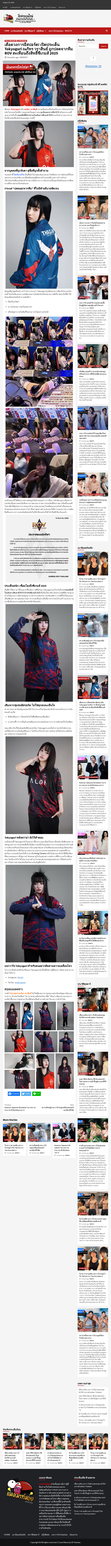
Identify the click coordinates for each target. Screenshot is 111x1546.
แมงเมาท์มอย (53, 1522)
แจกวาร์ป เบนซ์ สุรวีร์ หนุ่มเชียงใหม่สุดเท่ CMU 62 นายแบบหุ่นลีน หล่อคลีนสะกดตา (92, 435)
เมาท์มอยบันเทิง (15, 7)
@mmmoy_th (93, 66)
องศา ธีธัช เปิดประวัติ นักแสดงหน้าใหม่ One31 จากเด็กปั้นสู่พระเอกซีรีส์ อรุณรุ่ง (92, 1081)
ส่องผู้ (88, 146)
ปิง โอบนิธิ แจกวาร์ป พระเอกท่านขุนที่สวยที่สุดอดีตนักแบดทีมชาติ (93, 1415)
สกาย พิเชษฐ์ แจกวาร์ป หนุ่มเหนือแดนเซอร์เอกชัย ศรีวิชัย (58, 1107)
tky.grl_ (21, 977)
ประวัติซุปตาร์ (27, 7)
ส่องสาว (98, 366)
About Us (62, 7)
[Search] (106, 31)
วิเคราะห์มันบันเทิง (10, 41)
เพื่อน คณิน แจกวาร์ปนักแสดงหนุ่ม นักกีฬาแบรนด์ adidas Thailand (91, 1391)
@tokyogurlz (20, 982)
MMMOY (24, 57)
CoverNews (63, 1542)
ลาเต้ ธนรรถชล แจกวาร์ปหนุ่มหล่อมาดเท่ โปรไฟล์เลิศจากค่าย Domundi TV (92, 1148)
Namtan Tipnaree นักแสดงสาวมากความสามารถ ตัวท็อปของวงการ (20, 1107)
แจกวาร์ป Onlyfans (49, 7)
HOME (5, 7)
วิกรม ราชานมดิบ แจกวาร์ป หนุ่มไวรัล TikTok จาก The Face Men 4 (14, 1147)
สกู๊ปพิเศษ (38, 7)
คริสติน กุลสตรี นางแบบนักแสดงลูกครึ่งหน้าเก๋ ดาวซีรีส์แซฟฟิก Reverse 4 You (92, 373)
